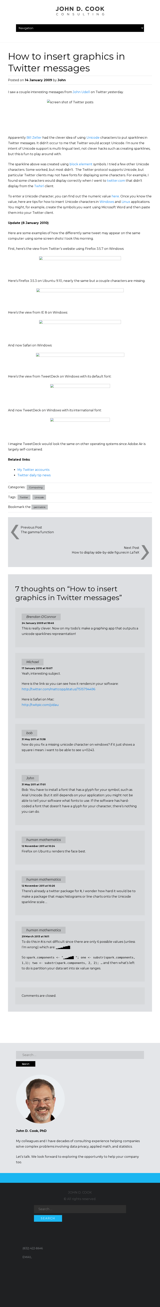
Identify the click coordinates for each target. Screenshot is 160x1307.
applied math (100, 1146)
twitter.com (116, 180)
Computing (36, 487)
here (115, 196)
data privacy (79, 1146)
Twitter (24, 497)
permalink (39, 507)
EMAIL (27, 1257)
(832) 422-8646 (32, 1248)
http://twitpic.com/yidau (40, 705)
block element (80, 164)
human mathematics (43, 930)
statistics (125, 1146)
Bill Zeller (34, 137)
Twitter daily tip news (34, 475)
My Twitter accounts (33, 470)
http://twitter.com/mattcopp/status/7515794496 (58, 689)
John (62, 80)
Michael (32, 662)
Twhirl (39, 186)
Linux (126, 202)
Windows (107, 202)
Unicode (93, 137)
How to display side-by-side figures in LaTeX (105, 552)
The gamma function (37, 532)
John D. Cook (80, 1192)
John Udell (81, 92)
